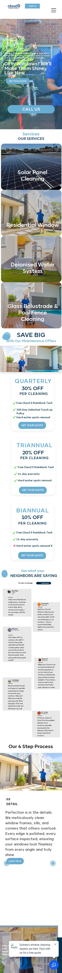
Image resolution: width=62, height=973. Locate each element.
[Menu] (53, 10)
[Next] (7, 863)
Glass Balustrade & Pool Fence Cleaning (32, 312)
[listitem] (31, 167)
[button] (15, 866)
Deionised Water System (33, 267)
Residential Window (32, 225)
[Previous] (53, 863)
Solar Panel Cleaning (32, 175)
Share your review (45, 583)
